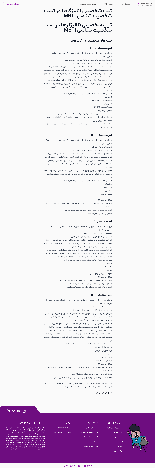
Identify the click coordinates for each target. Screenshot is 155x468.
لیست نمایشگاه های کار (90, 437)
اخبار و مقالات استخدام (88, 4)
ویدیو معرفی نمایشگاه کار (115, 437)
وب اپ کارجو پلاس (92, 428)
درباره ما (120, 446)
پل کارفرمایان (119, 442)
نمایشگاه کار (125, 4)
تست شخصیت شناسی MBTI (77, 28)
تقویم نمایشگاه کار (117, 432)
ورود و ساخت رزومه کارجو (89, 432)
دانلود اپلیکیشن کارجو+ (102, 392)
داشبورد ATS (108, 4)
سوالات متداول (118, 451)
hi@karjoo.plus (63, 428)
